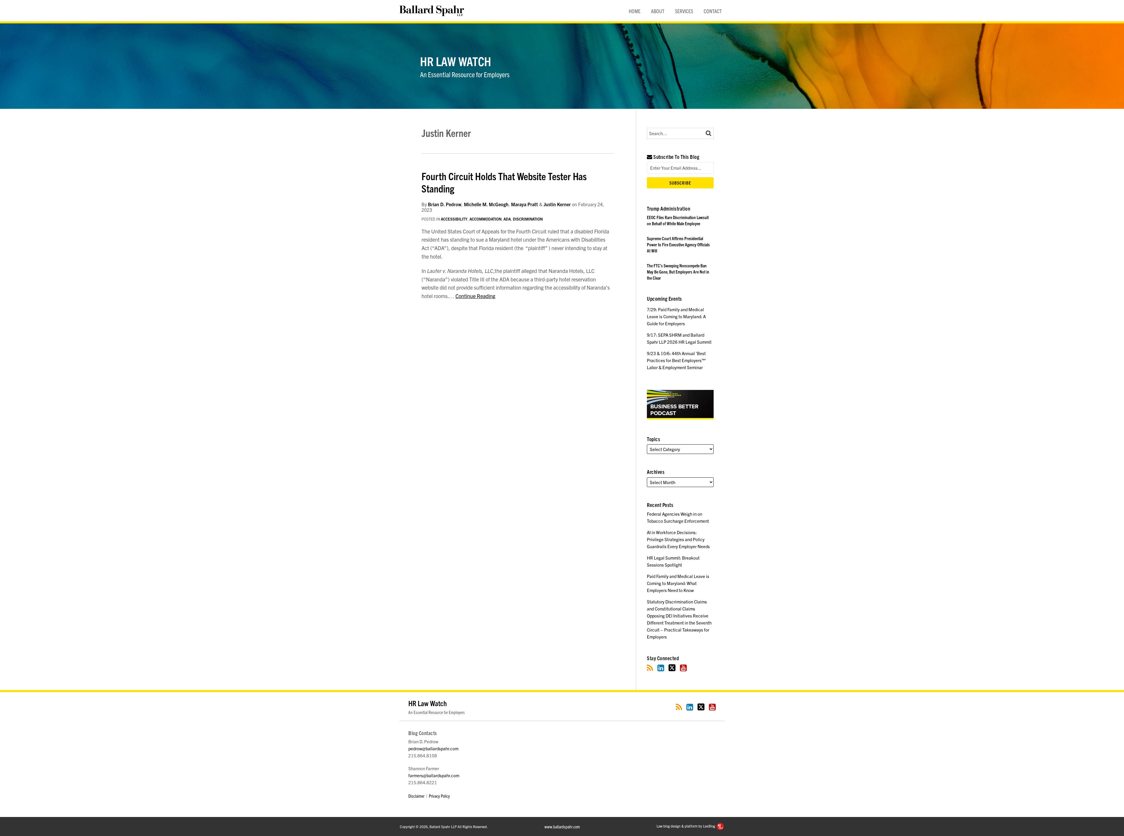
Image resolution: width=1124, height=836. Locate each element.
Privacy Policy (439, 796)
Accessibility (454, 218)
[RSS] (650, 667)
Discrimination (528, 218)
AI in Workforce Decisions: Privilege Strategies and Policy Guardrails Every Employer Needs (678, 539)
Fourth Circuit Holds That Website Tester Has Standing (504, 182)
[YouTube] (683, 667)
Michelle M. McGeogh (486, 204)
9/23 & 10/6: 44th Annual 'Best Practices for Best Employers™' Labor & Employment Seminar (676, 360)
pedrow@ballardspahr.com (433, 748)
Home (634, 11)
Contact (713, 11)
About (657, 11)
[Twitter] (672, 667)
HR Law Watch (455, 60)
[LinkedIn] (660, 667)
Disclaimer (416, 796)
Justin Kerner (557, 204)
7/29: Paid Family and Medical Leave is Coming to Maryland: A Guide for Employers (676, 316)
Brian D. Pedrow (444, 204)
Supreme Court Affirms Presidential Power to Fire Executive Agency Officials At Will (678, 244)
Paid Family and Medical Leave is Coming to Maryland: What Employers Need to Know (678, 583)
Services (684, 11)
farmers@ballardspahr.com (433, 775)
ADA (507, 218)
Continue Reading (475, 296)
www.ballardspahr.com (562, 826)
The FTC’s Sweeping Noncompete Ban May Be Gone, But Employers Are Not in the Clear (678, 272)
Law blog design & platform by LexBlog (686, 826)
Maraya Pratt (524, 204)
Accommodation (485, 218)
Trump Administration (668, 208)
